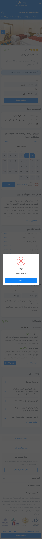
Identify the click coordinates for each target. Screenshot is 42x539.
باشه (21, 280)
